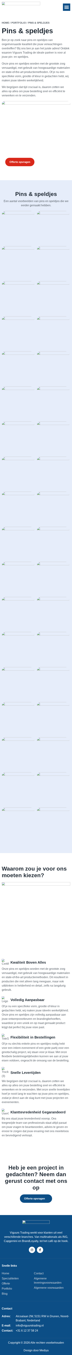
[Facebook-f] (40, 1250)
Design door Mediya (36, 1350)
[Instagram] (32, 1250)
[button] (66, 7)
